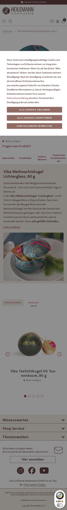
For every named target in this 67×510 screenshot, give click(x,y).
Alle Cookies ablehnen (34, 109)
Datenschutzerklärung (17, 98)
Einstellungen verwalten (34, 126)
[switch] (60, 505)
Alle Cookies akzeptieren (34, 118)
